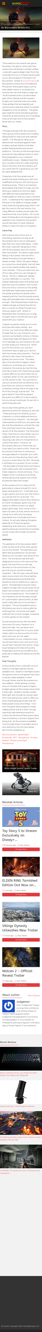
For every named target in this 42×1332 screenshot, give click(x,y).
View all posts (34, 995)
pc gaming (24, 737)
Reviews (9, 24)
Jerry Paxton (25, 845)
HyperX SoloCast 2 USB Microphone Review (17, 1106)
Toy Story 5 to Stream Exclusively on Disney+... (19, 835)
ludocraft (7, 737)
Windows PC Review (32, 24)
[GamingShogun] (21, 3)
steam (6, 740)
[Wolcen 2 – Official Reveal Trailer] (21, 957)
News (4, 24)
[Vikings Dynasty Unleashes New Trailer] (21, 912)
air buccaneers (10, 735)
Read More (22, 849)
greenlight (24, 735)
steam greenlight (19, 740)
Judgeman (16, 20)
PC (15, 737)
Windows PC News (19, 24)
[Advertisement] (21, 1201)
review (35, 737)
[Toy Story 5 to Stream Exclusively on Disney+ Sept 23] (21, 817)
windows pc (8, 743)
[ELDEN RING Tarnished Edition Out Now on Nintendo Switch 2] (21, 867)
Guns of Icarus (29, 81)
